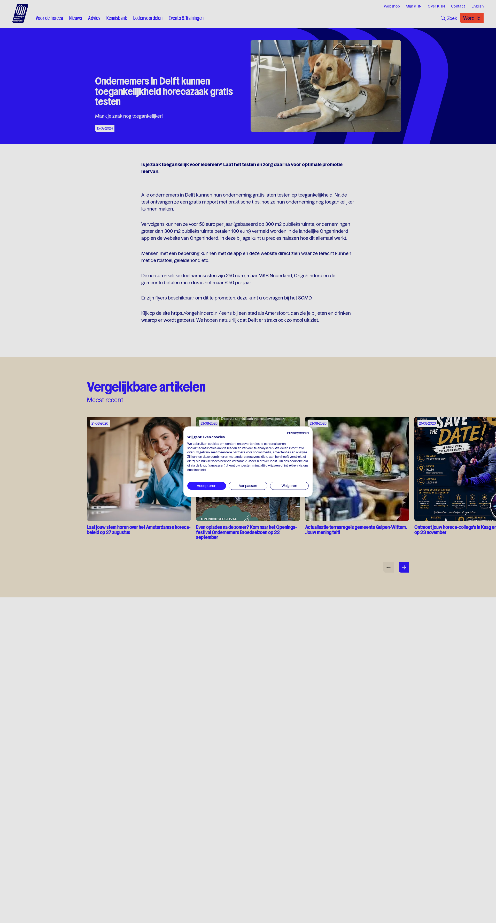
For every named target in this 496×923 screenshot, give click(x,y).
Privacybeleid (298, 433)
